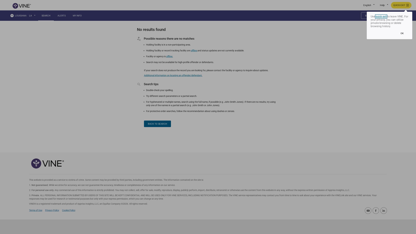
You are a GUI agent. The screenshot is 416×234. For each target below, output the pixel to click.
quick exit (381, 16)
